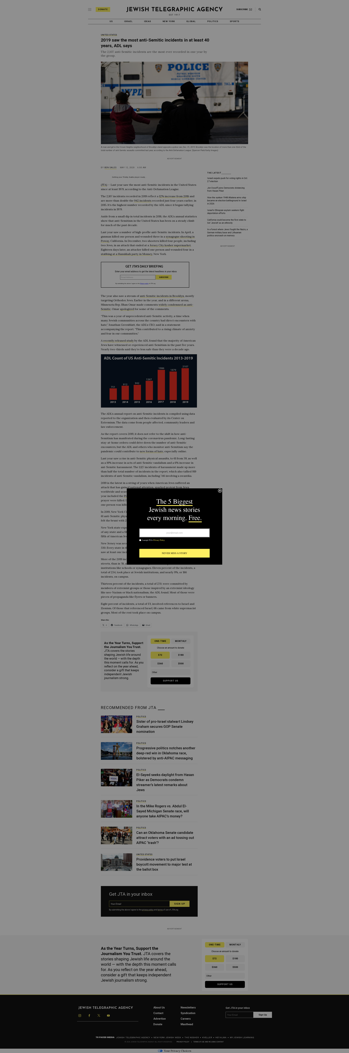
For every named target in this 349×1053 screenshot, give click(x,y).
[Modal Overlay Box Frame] (174, 526)
